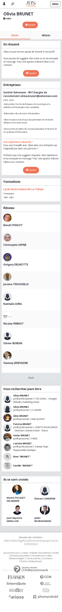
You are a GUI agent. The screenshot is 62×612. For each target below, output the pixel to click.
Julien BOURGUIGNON (42, 519)
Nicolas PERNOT (13, 323)
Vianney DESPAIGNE (15, 363)
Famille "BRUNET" (23, 465)
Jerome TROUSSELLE (16, 284)
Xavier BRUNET (21, 435)
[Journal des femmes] (16, 577)
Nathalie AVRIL (12, 304)
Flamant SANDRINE (44, 498)
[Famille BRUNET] (7, 466)
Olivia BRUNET (21, 395)
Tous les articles (33, 558)
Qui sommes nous (11, 553)
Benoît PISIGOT (12, 225)
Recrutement (44, 553)
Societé (55, 553)
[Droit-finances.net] (46, 584)
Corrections (47, 558)
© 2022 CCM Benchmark (31, 561)
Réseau (46, 35)
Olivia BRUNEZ (21, 406)
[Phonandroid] (46, 597)
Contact (24, 553)
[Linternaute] (16, 583)
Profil (15, 35)
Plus (31, 377)
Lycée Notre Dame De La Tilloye (23, 189)
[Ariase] (16, 597)
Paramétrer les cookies (42, 556)
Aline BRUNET (20, 415)
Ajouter (31, 24)
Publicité (33, 553)
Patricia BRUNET (22, 424)
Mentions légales (17, 558)
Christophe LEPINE (14, 245)
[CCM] (46, 577)
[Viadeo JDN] (46, 590)
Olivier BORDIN (12, 343)
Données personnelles (20, 556)
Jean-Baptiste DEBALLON (14, 519)
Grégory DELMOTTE (15, 264)
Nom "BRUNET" (21, 456)
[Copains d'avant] (16, 590)
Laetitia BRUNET (22, 443)
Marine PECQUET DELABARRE (16, 499)
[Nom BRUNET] (7, 457)
